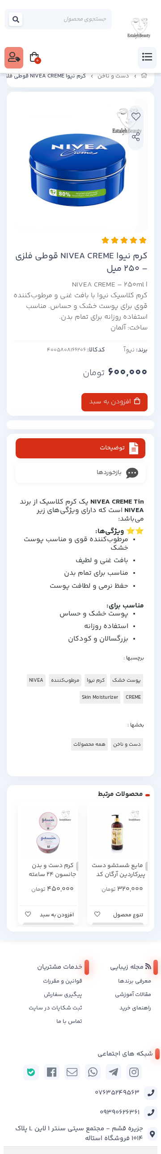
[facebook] (51, 1072)
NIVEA (36, 680)
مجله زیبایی (127, 967)
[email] (72, 1072)
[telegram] (113, 1072)
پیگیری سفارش (63, 994)
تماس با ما (69, 1021)
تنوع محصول (128, 915)
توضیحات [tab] (112, 448)
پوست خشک (126, 680)
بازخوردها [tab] (109, 473)
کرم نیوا (96, 680)
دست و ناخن (113, 76)
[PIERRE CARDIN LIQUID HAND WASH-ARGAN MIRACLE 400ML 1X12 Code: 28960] (117, 831)
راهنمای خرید (135, 1008)
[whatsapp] (93, 1072)
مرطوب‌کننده (65, 680)
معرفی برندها (134, 981)
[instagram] (134, 1072)
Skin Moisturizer (100, 697)
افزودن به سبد (111, 402)
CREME (133, 697)
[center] (16, 19)
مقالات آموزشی (133, 994)
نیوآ (129, 350)
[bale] (31, 1072)
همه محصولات (89, 744)
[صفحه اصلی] (144, 76)
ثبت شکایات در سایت (55, 1008)
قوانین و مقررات (62, 981)
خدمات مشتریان (59, 967)
